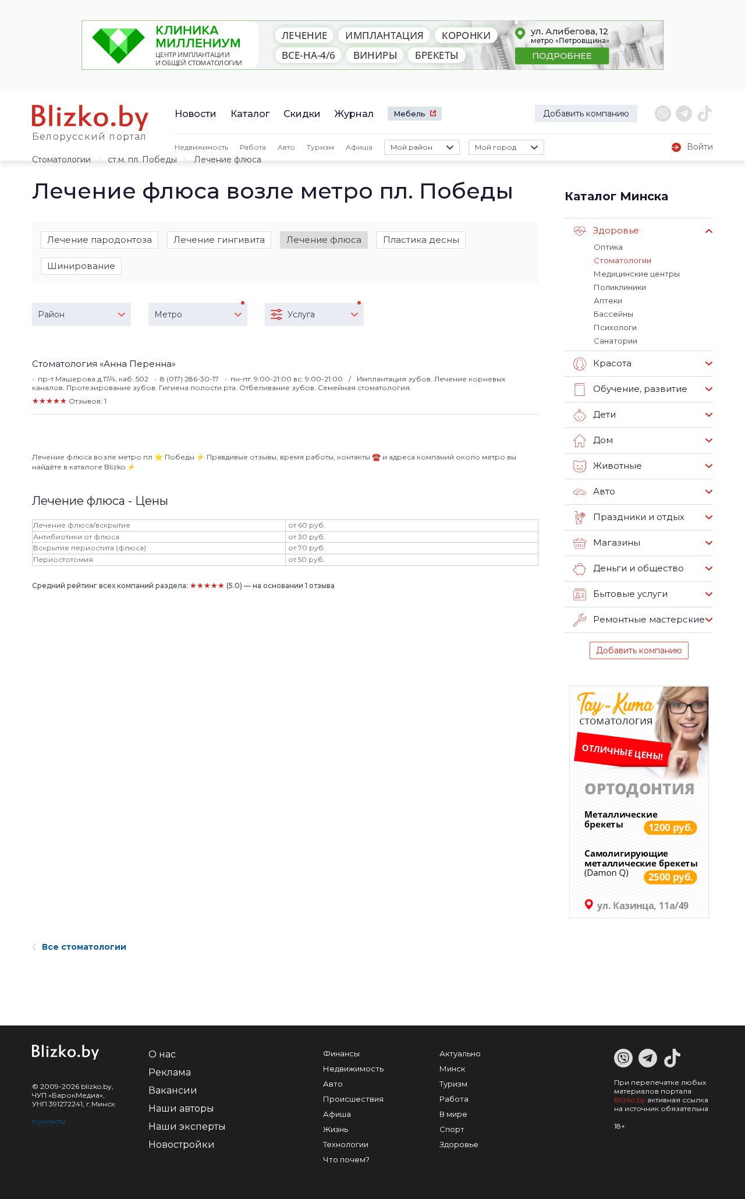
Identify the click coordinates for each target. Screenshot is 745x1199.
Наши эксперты (187, 1126)
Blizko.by (629, 1099)
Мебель (409, 113)
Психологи (615, 327)
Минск (452, 1068)
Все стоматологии (84, 947)
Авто (286, 147)
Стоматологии (61, 159)
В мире (453, 1114)
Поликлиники (620, 287)
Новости (196, 113)
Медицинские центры (637, 273)
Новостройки (181, 1144)
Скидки (302, 113)
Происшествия (353, 1098)
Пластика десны (421, 239)
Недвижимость (201, 147)
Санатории (615, 340)
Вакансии (172, 1090)
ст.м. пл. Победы (142, 159)
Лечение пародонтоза (99, 239)
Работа (253, 147)
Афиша (359, 147)
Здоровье (458, 1144)
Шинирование (81, 265)
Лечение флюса (323, 239)
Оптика (608, 247)
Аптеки (608, 300)
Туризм (320, 147)
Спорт (451, 1129)
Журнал (354, 113)
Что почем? (346, 1159)
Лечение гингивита (219, 239)
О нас (162, 1054)
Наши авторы (181, 1108)
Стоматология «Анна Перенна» (104, 363)
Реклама (169, 1072)
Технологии (345, 1144)
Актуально (460, 1053)
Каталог (249, 113)
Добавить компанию (586, 113)
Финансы (341, 1053)
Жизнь (335, 1129)
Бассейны (613, 314)
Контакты (49, 1121)
